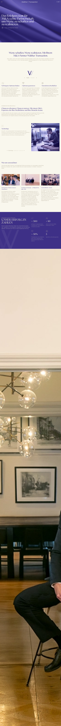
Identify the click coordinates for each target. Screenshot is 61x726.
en (57, 1)
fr (59, 1)
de (58, 1)
